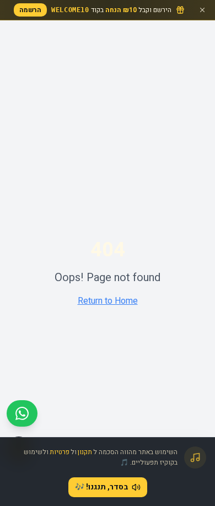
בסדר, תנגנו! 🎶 (101, 487)
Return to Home (108, 301)
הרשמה (30, 10)
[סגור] (202, 10)
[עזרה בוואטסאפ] (22, 413)
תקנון (85, 452)
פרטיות (59, 452)
